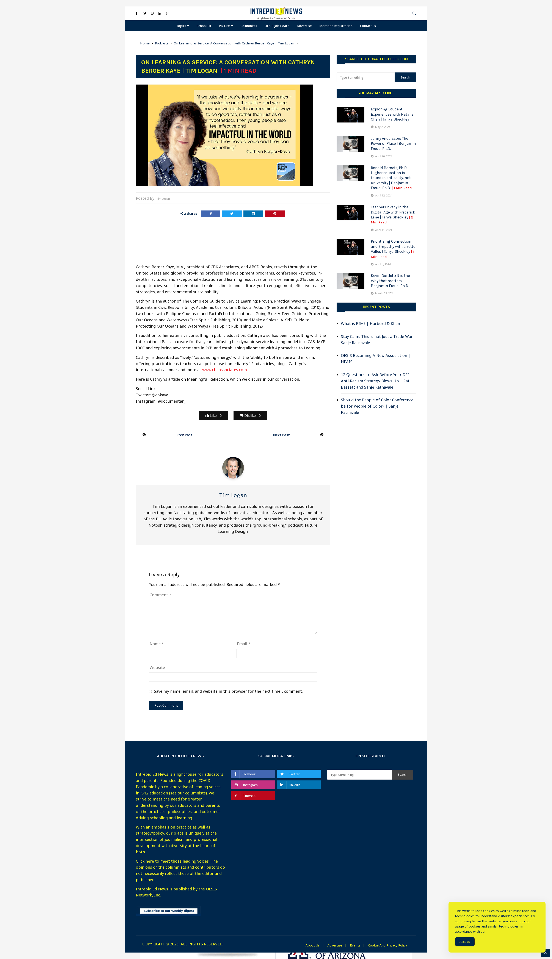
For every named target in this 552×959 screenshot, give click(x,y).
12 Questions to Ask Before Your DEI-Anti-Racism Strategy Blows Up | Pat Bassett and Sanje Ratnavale (375, 381)
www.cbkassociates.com (224, 369)
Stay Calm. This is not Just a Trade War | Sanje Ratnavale (378, 339)
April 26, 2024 (383, 156)
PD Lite (224, 26)
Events (355, 945)
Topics (181, 26)
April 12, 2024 (383, 195)
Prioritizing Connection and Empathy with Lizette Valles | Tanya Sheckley (393, 249)
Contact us (368, 26)
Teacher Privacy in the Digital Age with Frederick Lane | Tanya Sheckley (393, 214)
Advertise (304, 26)
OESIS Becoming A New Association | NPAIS (375, 358)
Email (243, 643)
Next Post (281, 435)
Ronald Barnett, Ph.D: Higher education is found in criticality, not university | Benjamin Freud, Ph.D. (391, 177)
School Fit (204, 26)
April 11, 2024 (383, 230)
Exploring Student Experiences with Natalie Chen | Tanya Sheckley (392, 114)
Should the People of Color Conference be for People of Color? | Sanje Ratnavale (377, 406)
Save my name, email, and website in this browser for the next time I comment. (228, 691)
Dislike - (252, 415)
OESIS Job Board (277, 26)
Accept (464, 941)
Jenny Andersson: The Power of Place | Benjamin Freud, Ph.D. (393, 143)
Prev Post (184, 435)
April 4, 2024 (382, 264)
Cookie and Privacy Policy (387, 945)
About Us (313, 945)
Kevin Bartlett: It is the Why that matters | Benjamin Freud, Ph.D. (390, 280)
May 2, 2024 (382, 127)
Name (157, 643)
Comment (160, 594)
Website (157, 667)
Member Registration (336, 26)
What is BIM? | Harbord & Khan (370, 323)
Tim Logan (163, 199)
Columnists (248, 26)
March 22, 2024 (384, 293)
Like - (215, 415)
